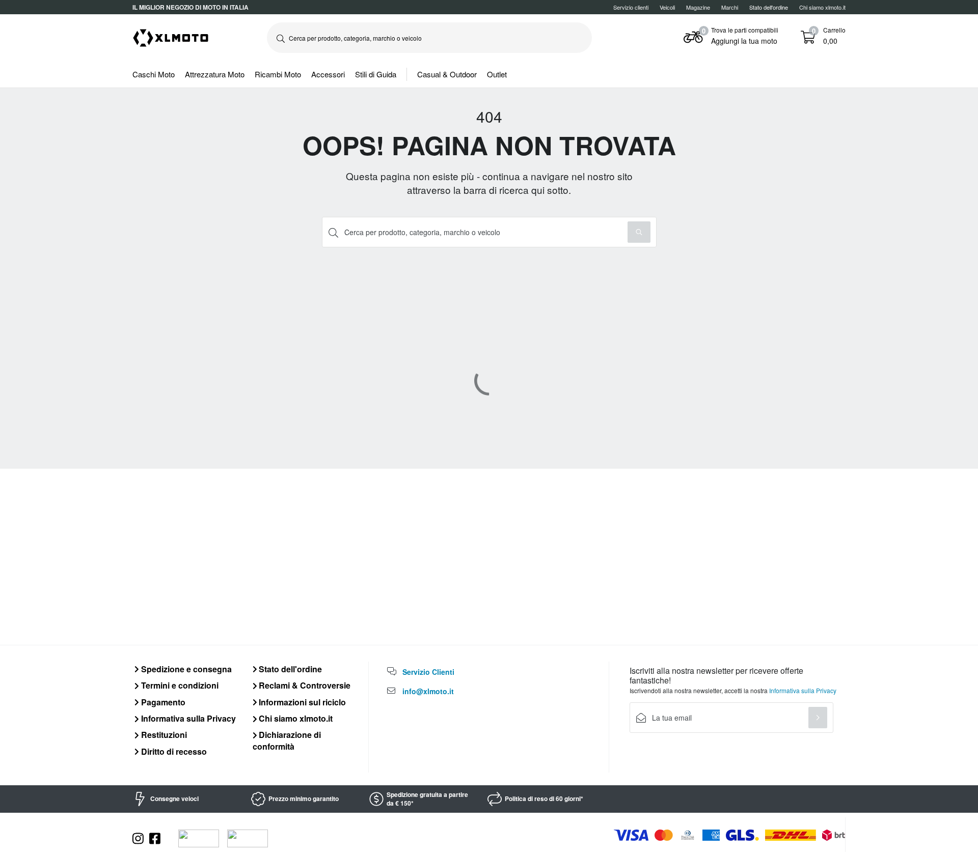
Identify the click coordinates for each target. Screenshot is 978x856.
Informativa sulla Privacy (187, 718)
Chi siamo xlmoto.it (822, 7)
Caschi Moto (153, 74)
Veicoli (667, 7)
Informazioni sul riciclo (301, 702)
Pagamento (162, 702)
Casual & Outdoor (447, 74)
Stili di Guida (375, 74)
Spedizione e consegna (185, 669)
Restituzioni (163, 734)
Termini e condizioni (179, 685)
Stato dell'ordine (289, 669)
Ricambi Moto (278, 74)
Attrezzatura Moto (214, 74)
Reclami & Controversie (303, 685)
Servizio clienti (630, 7)
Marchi (729, 7)
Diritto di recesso (173, 751)
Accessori (328, 74)
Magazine (698, 7)
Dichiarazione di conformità (287, 740)
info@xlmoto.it (428, 691)
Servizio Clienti (428, 672)
